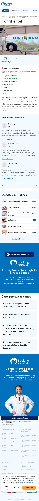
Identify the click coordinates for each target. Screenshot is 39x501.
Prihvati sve (29, 488)
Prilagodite (16, 488)
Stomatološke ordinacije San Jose (23, 16)
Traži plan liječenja (19, 418)
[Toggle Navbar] (36, 4)
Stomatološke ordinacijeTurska (29, 445)
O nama (5, 11)
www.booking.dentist (17, 499)
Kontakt (4, 469)
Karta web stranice (19, 496)
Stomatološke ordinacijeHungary (29, 435)
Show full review (7, 139)
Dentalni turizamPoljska (10, 450)
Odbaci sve (6, 487)
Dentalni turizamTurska (9, 442)
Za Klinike (24, 473)
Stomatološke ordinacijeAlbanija (29, 440)
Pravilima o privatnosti (26, 482)
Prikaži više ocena (19, 184)
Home (3, 16)
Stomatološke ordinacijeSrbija (29, 456)
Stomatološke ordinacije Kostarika (12, 16)
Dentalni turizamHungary (7, 434)
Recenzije (15, 11)
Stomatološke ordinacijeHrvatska (29, 450)
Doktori (25, 11)
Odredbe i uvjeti (26, 466)
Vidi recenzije (6, 62)
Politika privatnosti (27, 469)
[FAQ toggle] (19, 305)
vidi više (4, 93)
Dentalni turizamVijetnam (7, 446)
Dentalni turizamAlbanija (10, 438)
